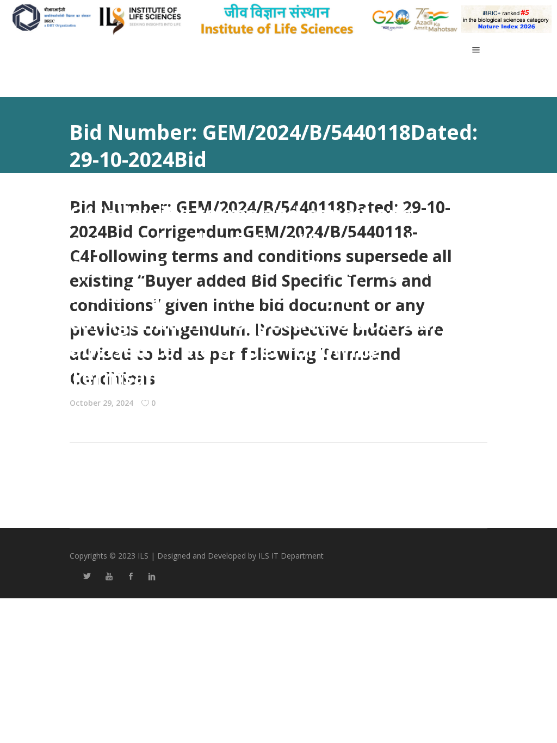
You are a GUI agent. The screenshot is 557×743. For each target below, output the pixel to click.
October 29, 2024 (101, 403)
